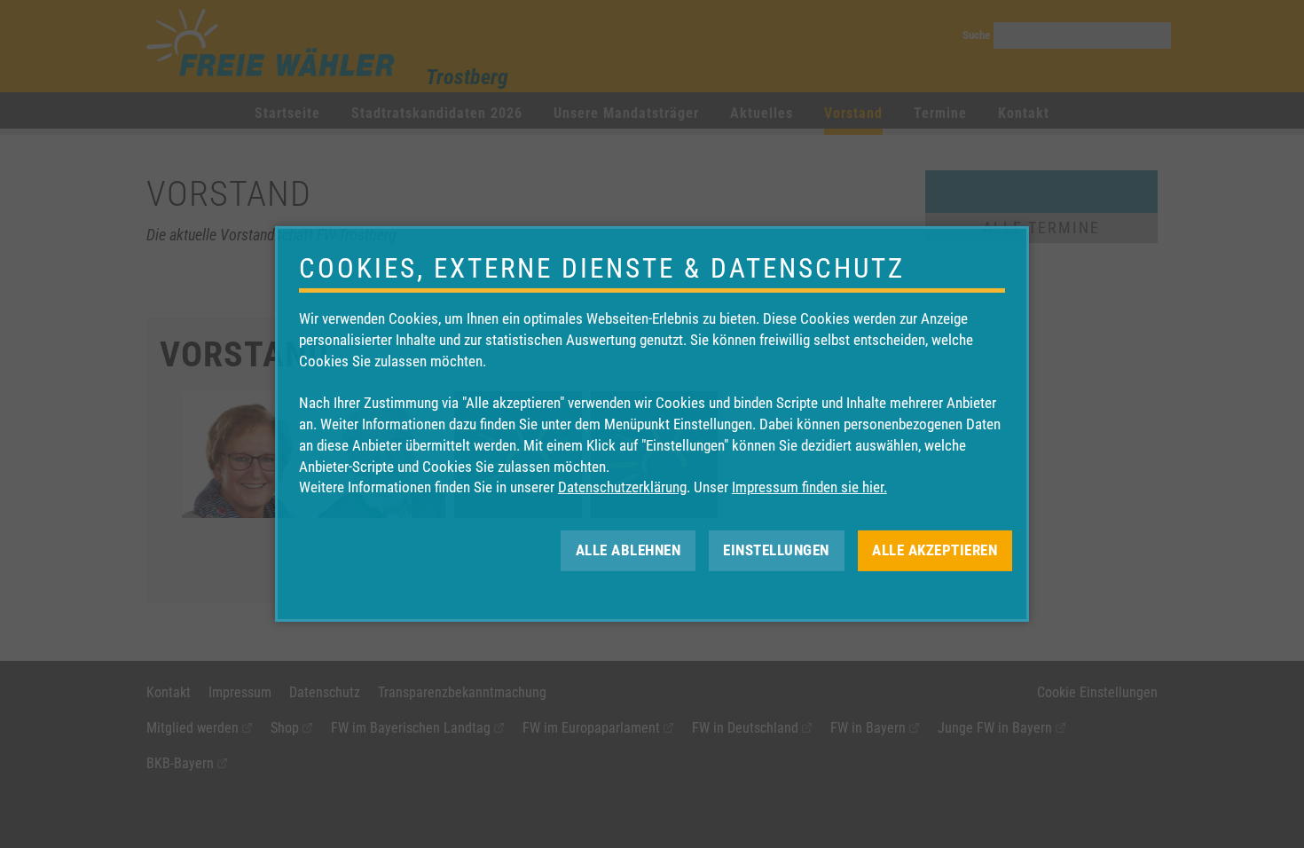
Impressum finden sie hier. (809, 487)
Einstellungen (776, 550)
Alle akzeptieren (934, 550)
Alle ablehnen (628, 550)
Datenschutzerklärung (622, 487)
